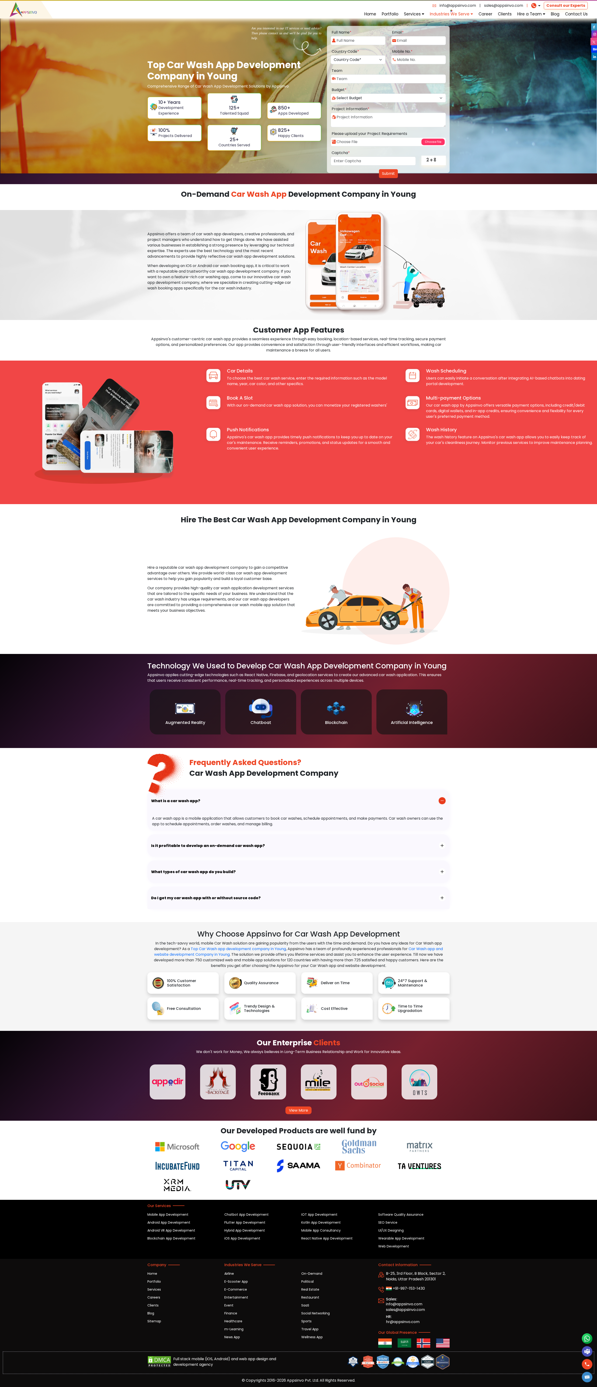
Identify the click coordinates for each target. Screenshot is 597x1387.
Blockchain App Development (171, 1238)
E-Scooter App (236, 1281)
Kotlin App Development (321, 1222)
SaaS (305, 1305)
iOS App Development (242, 1238)
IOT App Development (319, 1214)
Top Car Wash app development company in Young (238, 949)
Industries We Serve (450, 14)
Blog (555, 14)
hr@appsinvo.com (403, 1321)
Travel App (310, 1329)
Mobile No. (402, 51)
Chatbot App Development (246, 1214)
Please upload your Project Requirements (369, 133)
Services (413, 14)
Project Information (350, 109)
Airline (229, 1273)
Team (337, 70)
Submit (388, 173)
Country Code (345, 51)
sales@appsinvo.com (503, 5)
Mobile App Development (167, 1214)
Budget (339, 89)
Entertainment (236, 1297)
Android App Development (168, 1222)
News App (232, 1337)
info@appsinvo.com (458, 5)
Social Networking (315, 1313)
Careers (153, 1297)
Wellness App (312, 1337)
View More (298, 1110)
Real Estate (310, 1289)
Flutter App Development (244, 1222)
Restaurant (310, 1297)
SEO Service (387, 1222)
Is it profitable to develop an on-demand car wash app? (208, 845)
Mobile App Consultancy (321, 1230)
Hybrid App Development (244, 1230)
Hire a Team (530, 14)
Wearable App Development (401, 1238)
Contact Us (576, 14)
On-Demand (311, 1273)
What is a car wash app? (175, 801)
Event (228, 1305)
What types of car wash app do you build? (193, 871)
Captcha (341, 152)
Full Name (341, 32)
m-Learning (233, 1329)
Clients (505, 14)
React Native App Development (327, 1238)
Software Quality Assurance (400, 1214)
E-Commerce (235, 1289)
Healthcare (233, 1321)
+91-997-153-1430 (408, 1288)
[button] (587, 1377)
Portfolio (390, 14)
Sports (306, 1321)
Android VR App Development (171, 1230)
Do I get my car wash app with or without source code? (206, 898)
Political (307, 1281)
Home (370, 14)
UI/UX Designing (391, 1230)
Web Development (393, 1246)
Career (485, 14)
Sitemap (154, 1321)
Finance (230, 1313)
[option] (185, 712)
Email (398, 32)
